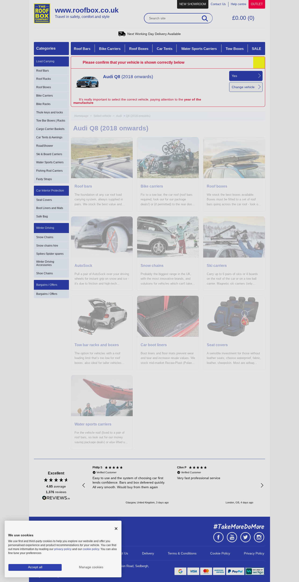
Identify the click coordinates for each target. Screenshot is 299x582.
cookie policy (91, 549)
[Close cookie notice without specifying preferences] (116, 528)
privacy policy (62, 549)
